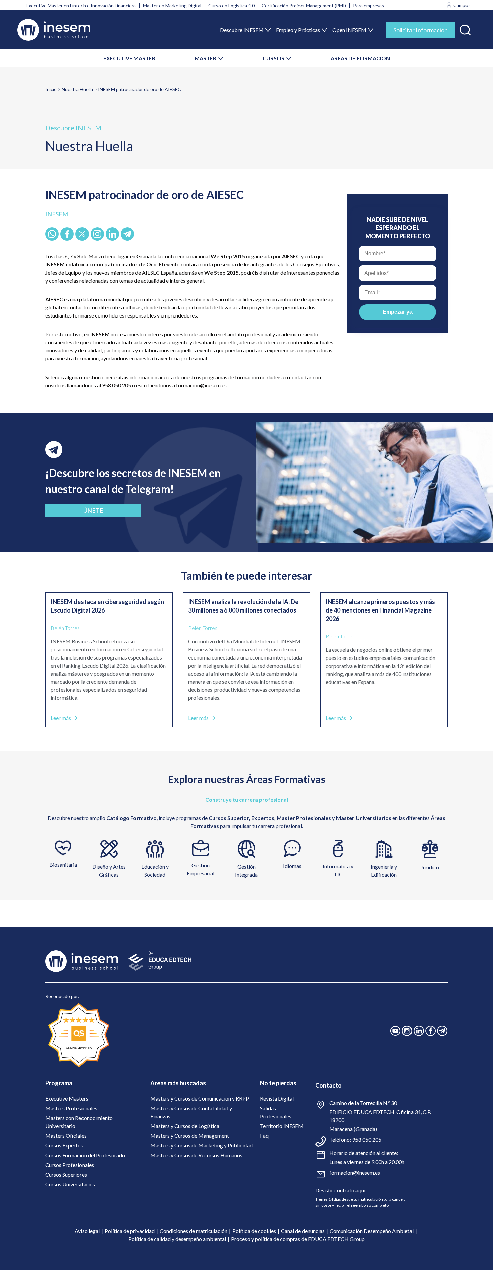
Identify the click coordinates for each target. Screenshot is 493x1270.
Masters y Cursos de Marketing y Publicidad (201, 1145)
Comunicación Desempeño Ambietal (372, 1231)
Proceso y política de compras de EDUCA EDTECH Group (298, 1239)
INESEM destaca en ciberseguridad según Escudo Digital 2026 (107, 606)
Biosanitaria (63, 864)
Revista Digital (277, 1098)
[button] (465, 28)
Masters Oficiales (66, 1135)
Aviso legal (87, 1231)
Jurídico (430, 867)
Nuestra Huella (77, 89)
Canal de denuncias (303, 1231)
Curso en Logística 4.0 (231, 5)
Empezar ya (398, 312)
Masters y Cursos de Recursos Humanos (196, 1155)
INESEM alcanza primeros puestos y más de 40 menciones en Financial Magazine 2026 (380, 610)
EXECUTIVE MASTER (129, 58)
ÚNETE (93, 510)
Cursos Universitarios (70, 1184)
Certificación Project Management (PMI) (304, 5)
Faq (264, 1135)
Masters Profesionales (71, 1108)
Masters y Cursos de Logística (184, 1126)
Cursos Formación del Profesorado (85, 1155)
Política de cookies (254, 1231)
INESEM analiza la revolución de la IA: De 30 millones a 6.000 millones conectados (243, 606)
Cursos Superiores (66, 1174)
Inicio (51, 89)
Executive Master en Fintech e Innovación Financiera (81, 5)
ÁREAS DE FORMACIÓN (360, 58)
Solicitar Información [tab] (420, 30)
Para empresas (368, 5)
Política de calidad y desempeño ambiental (177, 1239)
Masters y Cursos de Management (189, 1135)
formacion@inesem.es (354, 1172)
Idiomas (292, 866)
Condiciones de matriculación (193, 1231)
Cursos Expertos (64, 1145)
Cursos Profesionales (69, 1165)
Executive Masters (66, 1098)
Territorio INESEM (282, 1126)
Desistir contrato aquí (340, 1190)
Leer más (61, 718)
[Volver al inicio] (53, 30)
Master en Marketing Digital (172, 5)
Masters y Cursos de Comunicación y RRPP (199, 1098)
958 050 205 (366, 1139)
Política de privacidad (130, 1231)
